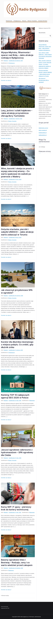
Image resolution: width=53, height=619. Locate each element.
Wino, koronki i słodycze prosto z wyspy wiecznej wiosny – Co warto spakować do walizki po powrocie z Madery (45, 64)
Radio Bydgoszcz (43, 94)
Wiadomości (9, 20)
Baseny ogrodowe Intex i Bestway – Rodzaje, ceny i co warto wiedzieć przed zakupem (16, 562)
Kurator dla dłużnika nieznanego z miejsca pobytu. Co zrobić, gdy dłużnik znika (17, 345)
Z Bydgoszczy (17, 20)
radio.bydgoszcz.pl (24, 616)
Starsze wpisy (5, 595)
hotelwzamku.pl (43, 132)
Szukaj (50, 35)
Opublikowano (16, 60)
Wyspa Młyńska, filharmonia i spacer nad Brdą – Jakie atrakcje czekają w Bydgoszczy (17, 55)
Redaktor (6, 295)
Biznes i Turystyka (32, 20)
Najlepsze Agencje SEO (44, 28)
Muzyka (24, 20)
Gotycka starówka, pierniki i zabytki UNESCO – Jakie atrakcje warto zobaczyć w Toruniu (17, 232)
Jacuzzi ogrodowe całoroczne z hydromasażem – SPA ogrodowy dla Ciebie (17, 452)
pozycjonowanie (4, 606)
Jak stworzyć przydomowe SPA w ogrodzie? (44, 80)
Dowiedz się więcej (6, 80)
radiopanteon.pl (43, 135)
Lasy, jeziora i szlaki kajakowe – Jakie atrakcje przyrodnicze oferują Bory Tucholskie (16, 113)
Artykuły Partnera (42, 20)
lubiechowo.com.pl (43, 128)
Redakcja (6, 60)
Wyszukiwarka (42, 32)
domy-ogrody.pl (43, 130)
